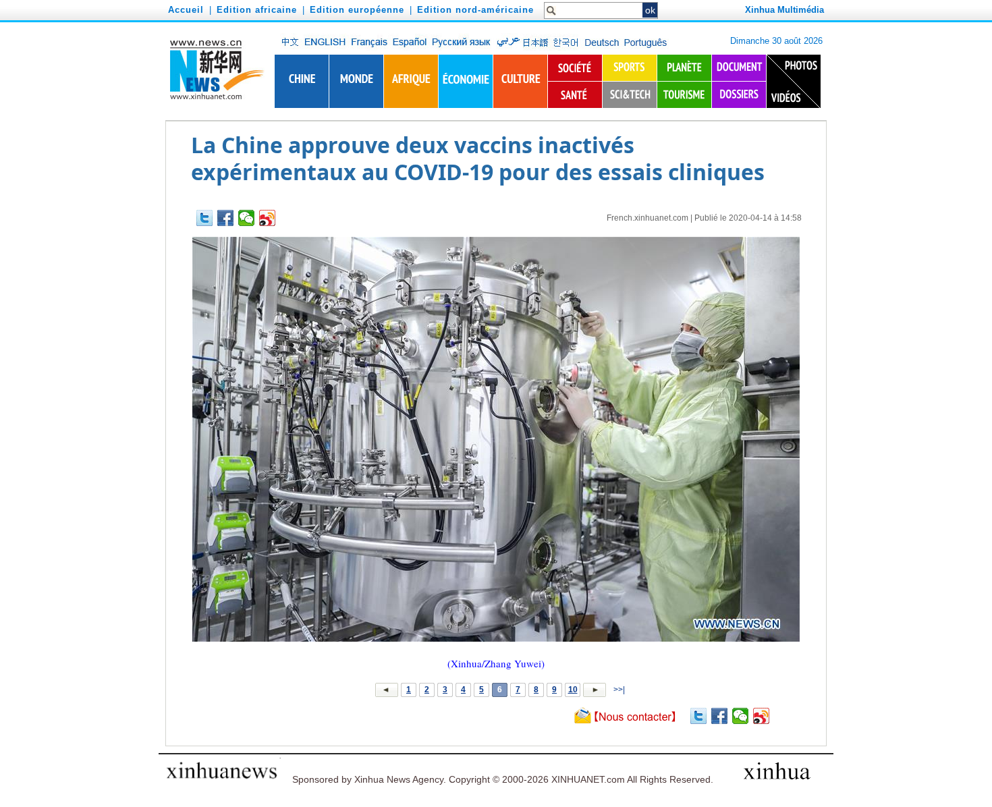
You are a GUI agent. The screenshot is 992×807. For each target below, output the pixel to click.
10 (573, 689)
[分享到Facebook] (225, 218)
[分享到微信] (246, 218)
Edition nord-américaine (475, 10)
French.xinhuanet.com (647, 218)
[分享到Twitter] (204, 218)
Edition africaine (257, 10)
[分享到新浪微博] (267, 218)
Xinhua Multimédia (784, 10)
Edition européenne (357, 10)
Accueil (186, 10)
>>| (618, 689)
